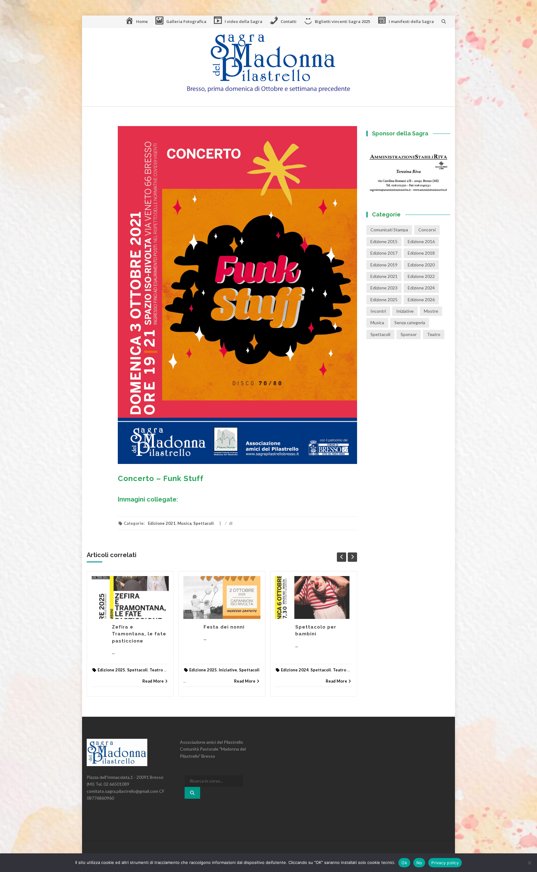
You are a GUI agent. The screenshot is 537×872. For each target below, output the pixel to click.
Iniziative (228, 669)
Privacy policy (445, 862)
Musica (184, 523)
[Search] (192, 793)
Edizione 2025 (111, 669)
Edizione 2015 (383, 241)
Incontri (378, 311)
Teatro (156, 669)
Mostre (431, 311)
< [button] (374, 168)
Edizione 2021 (162, 523)
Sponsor (409, 334)
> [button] (442, 168)
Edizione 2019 (383, 264)
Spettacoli (203, 523)
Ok (404, 862)
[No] (529, 863)
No (419, 862)
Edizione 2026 (421, 299)
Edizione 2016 (421, 241)
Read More (153, 681)
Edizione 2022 (421, 276)
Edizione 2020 (421, 264)
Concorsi (427, 229)
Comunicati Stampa (389, 229)
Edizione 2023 (383, 287)
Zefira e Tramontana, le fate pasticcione (139, 634)
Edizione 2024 (295, 669)
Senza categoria (409, 322)
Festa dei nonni (224, 627)
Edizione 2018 (421, 253)
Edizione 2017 (383, 253)
